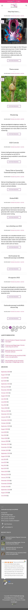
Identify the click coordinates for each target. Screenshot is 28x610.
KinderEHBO (14, 198)
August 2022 (4, 396)
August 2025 (4, 374)
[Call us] (19, 1)
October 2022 (5, 393)
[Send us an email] (18, 1)
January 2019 (4, 477)
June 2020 (4, 432)
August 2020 (4, 429)
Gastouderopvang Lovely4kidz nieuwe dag (14, 306)
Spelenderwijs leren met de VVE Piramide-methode (13, 351)
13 (12, 330)
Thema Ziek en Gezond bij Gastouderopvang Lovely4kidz (14, 171)
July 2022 (3, 399)
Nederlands (10, 1)
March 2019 (4, 471)
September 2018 (5, 489)
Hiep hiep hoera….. (14, 11)
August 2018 (4, 492)
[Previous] (3, 327)
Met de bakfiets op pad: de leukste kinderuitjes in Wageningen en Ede (14, 361)
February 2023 (5, 386)
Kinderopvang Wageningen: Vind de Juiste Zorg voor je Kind (14, 345)
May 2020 (4, 435)
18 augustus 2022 (14, 277)
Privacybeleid (6, 600)
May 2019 (4, 465)
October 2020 (5, 423)
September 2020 (5, 426)
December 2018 (5, 480)
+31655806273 (8, 527)
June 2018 (4, 495)
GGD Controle (14, 143)
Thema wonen (14, 69)
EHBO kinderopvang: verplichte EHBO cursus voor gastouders (15, 356)
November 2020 (5, 420)
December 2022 (5, 390)
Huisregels (20, 598)
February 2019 (5, 474)
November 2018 (5, 483)
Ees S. (9, 581)
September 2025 (5, 371)
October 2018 (5, 486)
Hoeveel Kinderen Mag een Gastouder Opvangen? (15, 340)
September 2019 (5, 453)
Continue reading (14, 60)
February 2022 (5, 411)
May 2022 (4, 405)
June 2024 (4, 377)
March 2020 (4, 438)
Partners (18, 600)
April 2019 (4, 468)
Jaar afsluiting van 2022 (14, 226)
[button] (2, 5)
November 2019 (5, 447)
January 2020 (4, 441)
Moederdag (14, 115)
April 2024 (4, 380)
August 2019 (4, 456)
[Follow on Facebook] (16, 1)
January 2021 (4, 417)
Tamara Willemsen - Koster (17, 15)
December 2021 (5, 414)
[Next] (16, 330)
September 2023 (5, 384)
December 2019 (5, 444)
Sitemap (13, 600)
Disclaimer (14, 598)
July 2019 (3, 459)
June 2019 (4, 462)
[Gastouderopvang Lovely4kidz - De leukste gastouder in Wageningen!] (14, 5)
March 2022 (4, 408)
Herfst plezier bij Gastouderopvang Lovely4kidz (14, 257)
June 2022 (4, 402)
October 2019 (5, 450)
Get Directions (8, 524)
